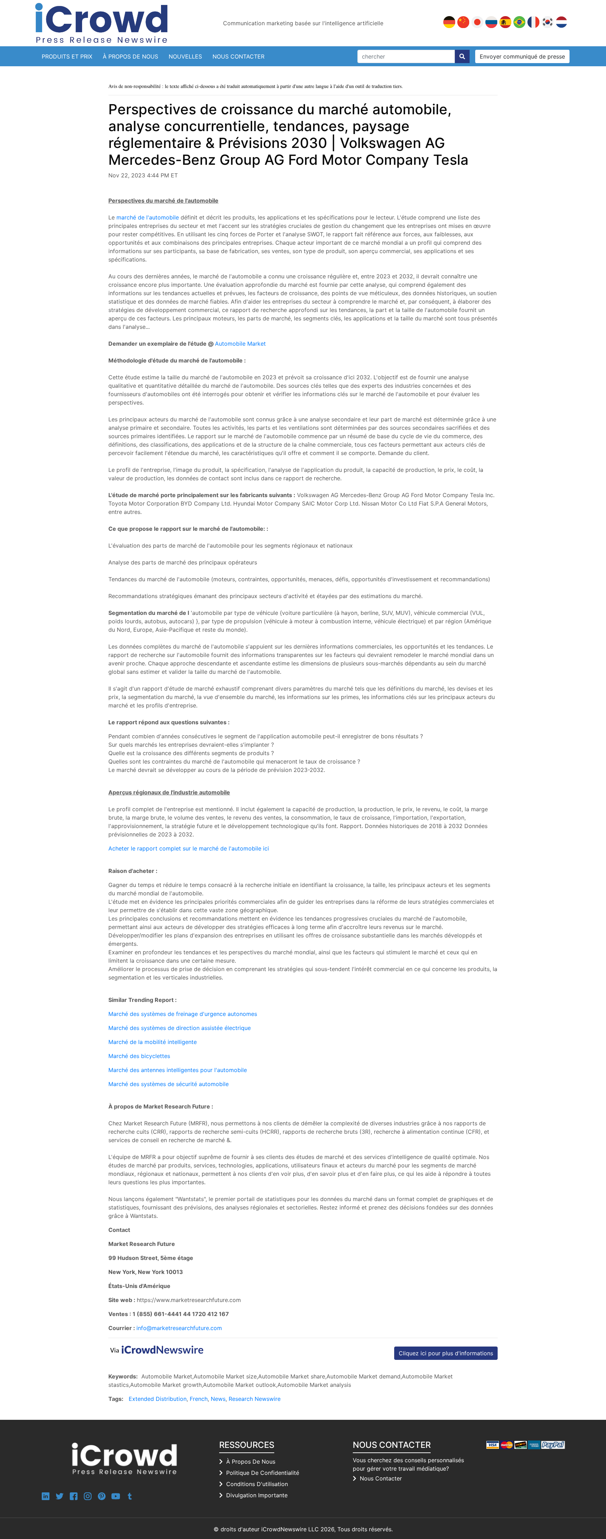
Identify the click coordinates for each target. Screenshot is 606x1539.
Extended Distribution (158, 1398)
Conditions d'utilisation (257, 1483)
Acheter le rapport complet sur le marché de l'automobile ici (188, 848)
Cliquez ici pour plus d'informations (446, 1353)
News (218, 1398)
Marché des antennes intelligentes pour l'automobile (177, 1069)
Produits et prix (67, 56)
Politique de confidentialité (262, 1472)
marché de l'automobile (147, 217)
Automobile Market (240, 343)
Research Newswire (255, 1398)
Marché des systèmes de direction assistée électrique (179, 1027)
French (199, 1398)
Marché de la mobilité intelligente (152, 1041)
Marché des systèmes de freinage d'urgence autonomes (182, 1013)
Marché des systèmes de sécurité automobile (168, 1083)
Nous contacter (238, 56)
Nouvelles (185, 56)
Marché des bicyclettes (139, 1055)
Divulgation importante (257, 1495)
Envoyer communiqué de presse (522, 56)
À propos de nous (130, 56)
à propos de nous (250, 1461)
